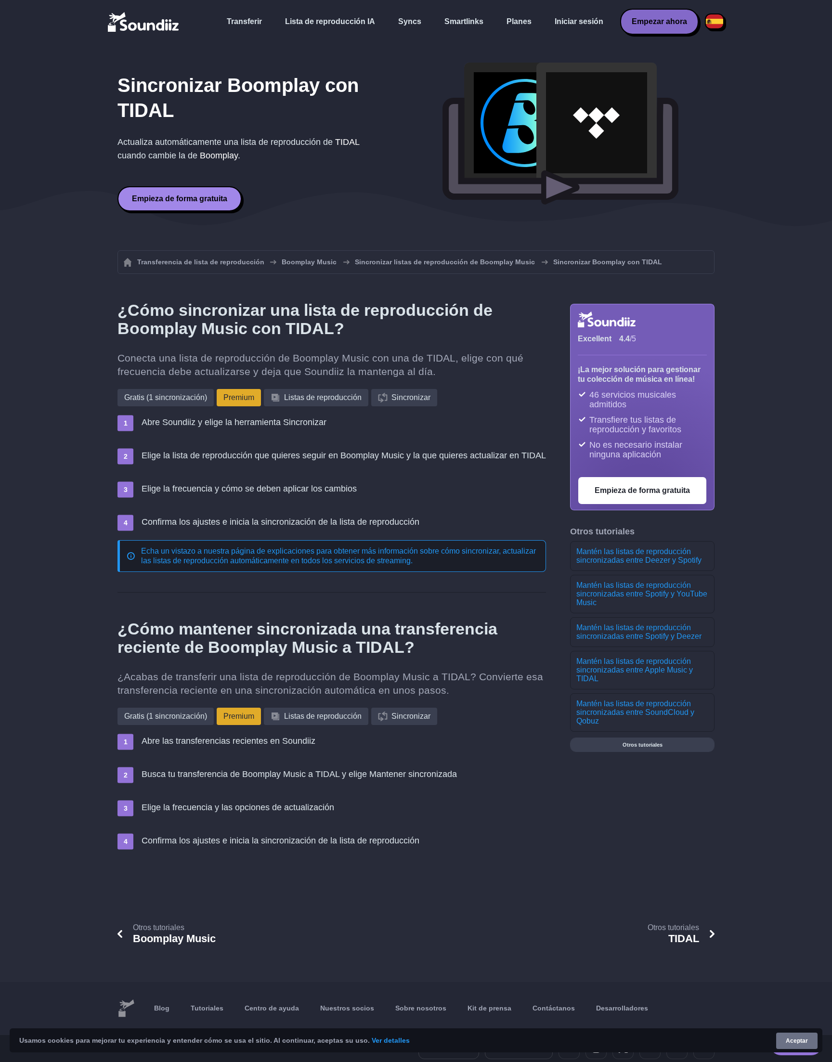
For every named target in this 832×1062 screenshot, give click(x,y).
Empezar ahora (659, 21)
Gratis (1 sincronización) (165, 397)
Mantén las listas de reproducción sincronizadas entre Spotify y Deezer (639, 631)
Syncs (409, 21)
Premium (238, 397)
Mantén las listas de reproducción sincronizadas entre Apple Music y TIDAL (634, 670)
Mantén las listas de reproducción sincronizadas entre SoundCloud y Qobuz (635, 712)
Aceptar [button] (797, 1040)
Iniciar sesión (579, 21)
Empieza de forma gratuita (179, 198)
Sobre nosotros (420, 1008)
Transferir (244, 21)
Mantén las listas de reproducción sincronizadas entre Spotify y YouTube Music (641, 594)
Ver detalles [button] (391, 1040)
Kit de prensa (489, 1008)
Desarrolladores (622, 1008)
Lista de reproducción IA (330, 21)
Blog (161, 1008)
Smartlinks (463, 21)
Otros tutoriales (643, 745)
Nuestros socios (347, 1008)
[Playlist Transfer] (144, 21)
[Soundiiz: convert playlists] (126, 1008)
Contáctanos (554, 1008)
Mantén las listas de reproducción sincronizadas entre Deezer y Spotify (639, 555)
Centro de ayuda (272, 1008)
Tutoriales (207, 1008)
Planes (519, 21)
